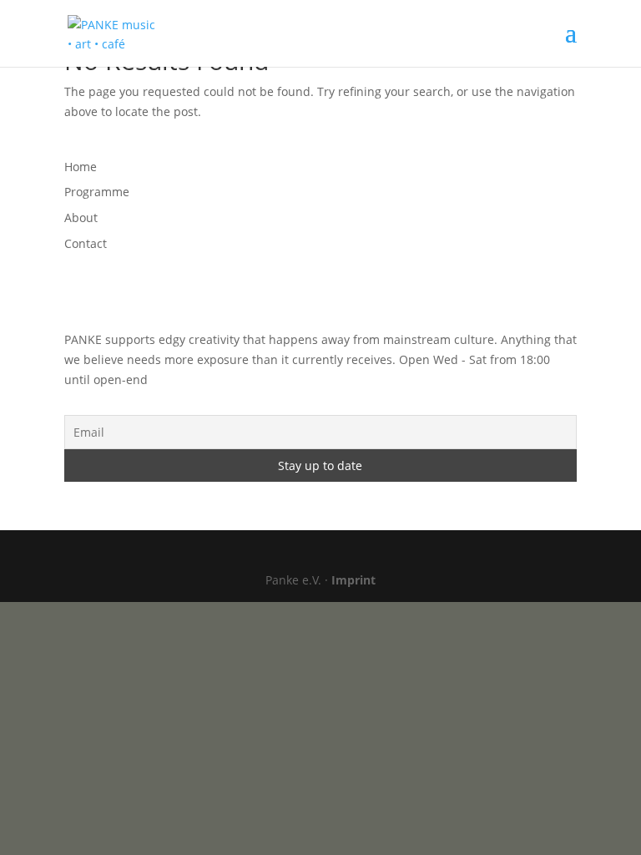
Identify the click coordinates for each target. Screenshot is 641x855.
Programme (96, 192)
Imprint (353, 580)
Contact (85, 243)
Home (80, 167)
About (81, 217)
